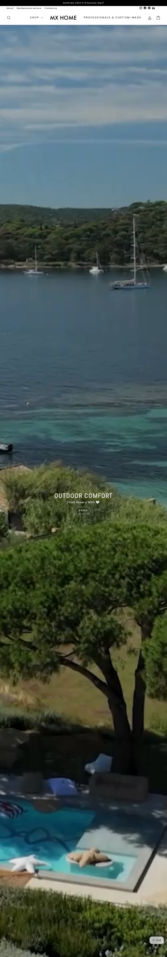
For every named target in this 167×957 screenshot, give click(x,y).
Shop (35, 17)
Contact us (51, 8)
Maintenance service (29, 8)
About (10, 8)
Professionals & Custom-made (112, 17)
